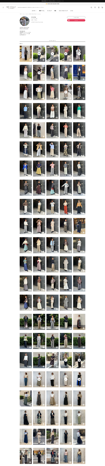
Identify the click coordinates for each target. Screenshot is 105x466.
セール (71, 10)
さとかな (76, 20)
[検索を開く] (91, 7)
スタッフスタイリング (63, 10)
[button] (95, 7)
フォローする (76, 17)
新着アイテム (41, 10)
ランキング (49, 10)
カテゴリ (33, 10)
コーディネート (52, 40)
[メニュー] (3, 7)
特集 (55, 10)
